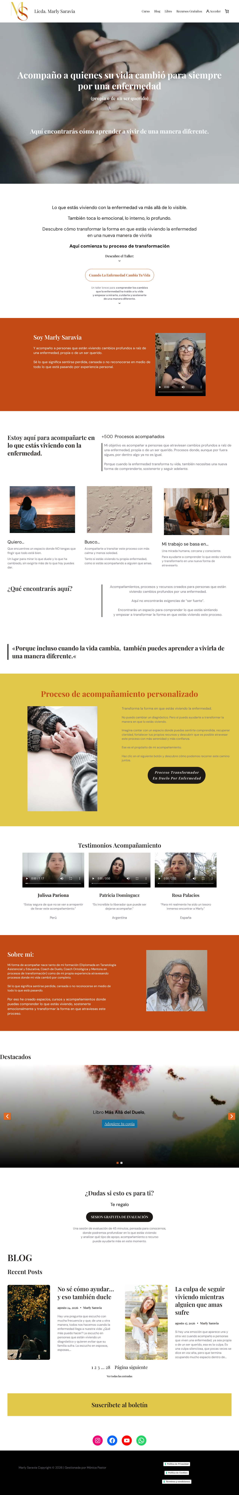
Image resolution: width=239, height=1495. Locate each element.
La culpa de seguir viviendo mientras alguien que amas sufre (200, 1300)
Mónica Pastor (96, 1468)
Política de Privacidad (178, 1464)
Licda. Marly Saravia (54, 11)
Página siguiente (131, 1367)
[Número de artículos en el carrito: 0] (227, 11)
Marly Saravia (92, 1308)
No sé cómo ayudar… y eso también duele (86, 1292)
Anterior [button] (7, 1116)
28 (108, 1367)
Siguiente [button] (231, 1116)
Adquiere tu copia (120, 1123)
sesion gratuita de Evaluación (119, 1217)
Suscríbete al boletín (119, 1405)
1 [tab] (118, 1163)
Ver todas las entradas (119, 1376)
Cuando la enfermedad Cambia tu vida (119, 275)
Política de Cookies (177, 1472)
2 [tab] (121, 1163)
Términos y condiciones (178, 1481)
